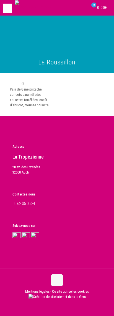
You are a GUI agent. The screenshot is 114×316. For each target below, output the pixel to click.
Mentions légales (37, 291)
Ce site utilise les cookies (70, 291)
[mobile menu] (7, 8)
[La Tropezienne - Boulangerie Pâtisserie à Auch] (33, 7)
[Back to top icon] (57, 280)
